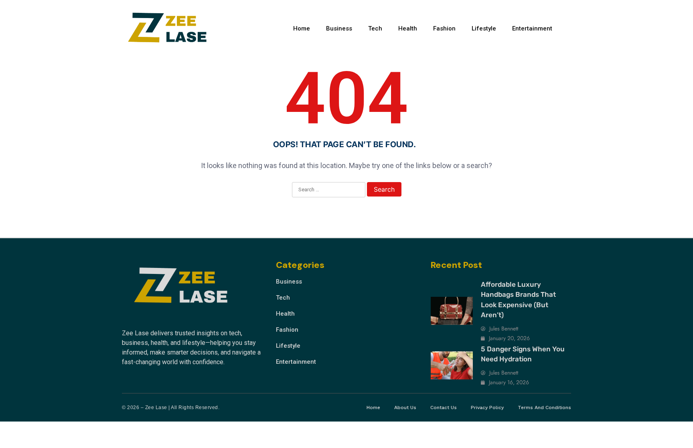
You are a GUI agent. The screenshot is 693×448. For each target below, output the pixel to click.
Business (339, 28)
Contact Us (443, 407)
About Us (405, 407)
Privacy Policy (487, 407)
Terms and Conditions (544, 407)
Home (301, 28)
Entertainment (532, 28)
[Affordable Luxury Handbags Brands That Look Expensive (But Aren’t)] (452, 311)
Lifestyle (484, 28)
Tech (375, 28)
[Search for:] (328, 190)
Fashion (444, 28)
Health (407, 28)
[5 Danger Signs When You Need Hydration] (452, 365)
